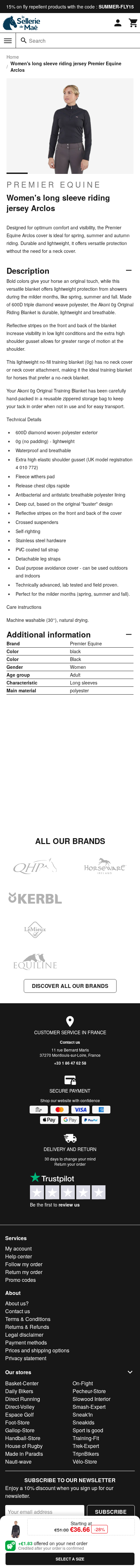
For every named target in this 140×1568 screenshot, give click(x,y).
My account (18, 1248)
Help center (18, 1256)
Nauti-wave (18, 1461)
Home (13, 57)
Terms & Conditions (27, 1319)
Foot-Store (17, 1422)
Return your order (70, 1164)
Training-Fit (86, 1438)
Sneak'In (83, 1414)
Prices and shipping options (37, 1350)
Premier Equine (54, 184)
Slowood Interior (91, 1399)
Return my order (23, 1272)
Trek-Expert (86, 1446)
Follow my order (23, 1264)
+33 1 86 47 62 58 (70, 1063)
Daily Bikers (19, 1391)
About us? (17, 1303)
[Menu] (8, 41)
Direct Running (22, 1399)
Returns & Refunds (27, 1326)
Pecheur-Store (89, 1391)
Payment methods (26, 1342)
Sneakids (83, 1422)
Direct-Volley (20, 1406)
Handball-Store (22, 1438)
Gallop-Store (20, 1430)
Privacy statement (25, 1358)
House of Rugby (24, 1446)
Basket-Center (21, 1383)
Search (37, 40)
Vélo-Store (85, 1461)
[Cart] (133, 23)
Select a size (70, 1559)
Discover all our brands (70, 986)
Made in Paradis (24, 1453)
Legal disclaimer (24, 1334)
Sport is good (88, 1430)
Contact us (70, 1042)
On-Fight (83, 1383)
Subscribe (111, 1511)
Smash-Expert (89, 1406)
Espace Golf (19, 1414)
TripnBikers (86, 1453)
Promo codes (20, 1280)
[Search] (24, 40)
